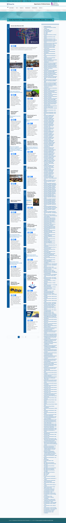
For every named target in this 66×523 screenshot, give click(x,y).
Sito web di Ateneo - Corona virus (49, 490)
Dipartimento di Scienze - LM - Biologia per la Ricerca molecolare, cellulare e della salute (50, 275)
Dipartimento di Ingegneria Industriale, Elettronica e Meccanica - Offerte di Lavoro (50, 207)
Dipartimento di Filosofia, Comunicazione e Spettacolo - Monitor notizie (50, 106)
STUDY (17, 7)
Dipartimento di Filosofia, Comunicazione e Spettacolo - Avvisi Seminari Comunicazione (50, 86)
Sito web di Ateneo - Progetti (48, 501)
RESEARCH (21, 7)
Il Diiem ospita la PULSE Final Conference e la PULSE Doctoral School (16, 88)
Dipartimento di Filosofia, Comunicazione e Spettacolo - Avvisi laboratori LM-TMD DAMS (50, 80)
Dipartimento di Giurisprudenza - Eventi (50, 112)
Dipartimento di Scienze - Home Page (49, 271)
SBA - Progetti (46, 474)
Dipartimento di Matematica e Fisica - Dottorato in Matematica (49, 241)
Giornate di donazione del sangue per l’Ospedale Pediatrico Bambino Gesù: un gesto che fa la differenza (32, 277)
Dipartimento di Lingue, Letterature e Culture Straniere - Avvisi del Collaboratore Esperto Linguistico (50, 215)
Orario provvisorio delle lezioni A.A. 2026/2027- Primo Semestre (32, 57)
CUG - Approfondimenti (47, 31)
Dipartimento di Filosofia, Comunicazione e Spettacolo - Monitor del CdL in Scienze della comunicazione (50, 103)
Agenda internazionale (47, 26)
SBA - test (45, 475)
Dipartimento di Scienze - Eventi (49, 270)
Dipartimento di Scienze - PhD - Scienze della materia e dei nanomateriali (50, 306)
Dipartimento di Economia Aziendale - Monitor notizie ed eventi (49, 58)
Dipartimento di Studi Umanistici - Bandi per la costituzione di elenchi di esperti (50, 420)
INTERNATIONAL (34, 7)
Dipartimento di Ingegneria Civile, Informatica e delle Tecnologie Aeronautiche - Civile (49, 125)
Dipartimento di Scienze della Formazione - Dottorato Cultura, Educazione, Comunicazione (50, 365)
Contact (18, 1)
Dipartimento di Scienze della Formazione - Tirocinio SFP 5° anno (50, 392)
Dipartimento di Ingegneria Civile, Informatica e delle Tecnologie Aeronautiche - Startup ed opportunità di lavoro (50, 178)
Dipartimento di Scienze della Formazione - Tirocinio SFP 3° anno (50, 388)
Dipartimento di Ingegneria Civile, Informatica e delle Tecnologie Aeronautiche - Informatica (49, 135)
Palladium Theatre (14, 1)
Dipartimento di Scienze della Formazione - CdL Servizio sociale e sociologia (50, 363)
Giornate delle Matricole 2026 (17, 26)
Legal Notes (41, 520)
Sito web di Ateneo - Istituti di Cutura (49, 493)
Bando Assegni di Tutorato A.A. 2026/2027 (14, 113)
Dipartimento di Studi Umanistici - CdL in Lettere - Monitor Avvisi (50, 422)
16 (25, 336)
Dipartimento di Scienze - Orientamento (50, 302)
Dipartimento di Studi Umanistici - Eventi (50, 429)
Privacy (38, 520)
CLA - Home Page (46, 29)
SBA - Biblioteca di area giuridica (49, 468)
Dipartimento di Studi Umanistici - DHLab (50, 428)
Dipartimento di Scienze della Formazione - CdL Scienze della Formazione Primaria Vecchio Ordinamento (50, 360)
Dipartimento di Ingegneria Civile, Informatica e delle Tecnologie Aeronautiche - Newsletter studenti (49, 141)
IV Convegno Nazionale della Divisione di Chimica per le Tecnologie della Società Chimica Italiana (16, 230)
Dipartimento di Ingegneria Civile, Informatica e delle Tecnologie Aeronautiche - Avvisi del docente (49, 119)
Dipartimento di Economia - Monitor (49, 46)
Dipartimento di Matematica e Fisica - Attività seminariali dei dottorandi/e (49, 227)
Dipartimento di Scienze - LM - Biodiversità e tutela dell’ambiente (50, 273)
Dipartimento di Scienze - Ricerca (49, 313)
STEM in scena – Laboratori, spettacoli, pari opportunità (32, 225)
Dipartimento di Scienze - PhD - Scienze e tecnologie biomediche (50, 310)
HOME (8, 8)
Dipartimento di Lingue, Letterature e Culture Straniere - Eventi (49, 223)
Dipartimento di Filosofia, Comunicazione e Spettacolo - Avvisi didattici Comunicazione (50, 68)
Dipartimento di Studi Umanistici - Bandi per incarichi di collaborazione (50, 415)
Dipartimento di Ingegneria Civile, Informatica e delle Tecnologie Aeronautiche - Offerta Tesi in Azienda (50, 155)
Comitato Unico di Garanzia (48, 30)
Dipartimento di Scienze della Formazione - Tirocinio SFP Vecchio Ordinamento (50, 394)
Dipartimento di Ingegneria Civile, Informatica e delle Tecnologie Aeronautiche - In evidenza (49, 132)
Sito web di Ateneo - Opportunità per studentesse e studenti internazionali (49, 500)
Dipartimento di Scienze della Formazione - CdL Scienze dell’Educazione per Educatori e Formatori (50, 350)
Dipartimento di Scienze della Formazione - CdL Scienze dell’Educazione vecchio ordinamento (50, 357)
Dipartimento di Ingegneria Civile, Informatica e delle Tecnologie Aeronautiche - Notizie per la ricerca (49, 152)
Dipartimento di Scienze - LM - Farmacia (50, 277)
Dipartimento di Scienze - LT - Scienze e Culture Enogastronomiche (50, 287)
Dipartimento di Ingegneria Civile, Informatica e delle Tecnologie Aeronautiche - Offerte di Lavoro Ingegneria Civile (49, 163)
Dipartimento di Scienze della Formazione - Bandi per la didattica (50, 326)
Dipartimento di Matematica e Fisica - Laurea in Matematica (49, 252)
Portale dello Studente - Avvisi (48, 460)
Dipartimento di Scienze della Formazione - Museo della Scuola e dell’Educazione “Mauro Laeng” (50, 377)
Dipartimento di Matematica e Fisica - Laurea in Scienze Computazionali (49, 254)
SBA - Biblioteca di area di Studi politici (50, 467)
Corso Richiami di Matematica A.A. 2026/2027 (14, 172)
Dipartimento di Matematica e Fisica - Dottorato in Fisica (49, 239)
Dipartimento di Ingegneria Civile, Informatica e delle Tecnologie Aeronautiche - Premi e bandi (49, 170)
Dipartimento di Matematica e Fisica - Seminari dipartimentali (49, 260)
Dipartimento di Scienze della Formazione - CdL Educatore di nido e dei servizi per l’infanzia (50, 331)
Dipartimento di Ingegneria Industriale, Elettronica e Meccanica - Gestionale (50, 200)
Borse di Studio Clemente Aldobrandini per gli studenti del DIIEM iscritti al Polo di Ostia (16, 257)
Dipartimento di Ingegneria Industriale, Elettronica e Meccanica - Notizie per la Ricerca (50, 204)
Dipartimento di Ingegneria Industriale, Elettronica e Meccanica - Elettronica (50, 192)
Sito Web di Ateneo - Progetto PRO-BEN (50, 502)
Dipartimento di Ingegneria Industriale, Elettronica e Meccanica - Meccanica (50, 202)
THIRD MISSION (27, 7)
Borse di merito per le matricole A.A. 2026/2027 (32, 116)
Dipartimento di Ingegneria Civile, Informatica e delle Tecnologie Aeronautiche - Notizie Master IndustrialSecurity (49, 145)
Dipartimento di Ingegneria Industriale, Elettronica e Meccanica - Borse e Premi (50, 190)
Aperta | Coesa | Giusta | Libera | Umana (16, 201)
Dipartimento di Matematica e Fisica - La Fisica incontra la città (50, 248)
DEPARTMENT (11, 7)
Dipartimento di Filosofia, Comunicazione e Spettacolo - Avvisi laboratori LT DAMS (50, 83)
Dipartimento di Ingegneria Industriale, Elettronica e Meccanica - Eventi (50, 194)
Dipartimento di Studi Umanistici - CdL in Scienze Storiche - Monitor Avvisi (50, 427)
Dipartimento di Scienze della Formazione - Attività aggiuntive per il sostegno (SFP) (50, 316)
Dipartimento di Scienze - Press (49, 312)
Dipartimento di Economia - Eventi (49, 44)
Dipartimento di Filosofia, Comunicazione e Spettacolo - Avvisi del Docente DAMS (50, 64)
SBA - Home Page (46, 473)
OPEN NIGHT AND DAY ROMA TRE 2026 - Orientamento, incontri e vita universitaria (32, 307)
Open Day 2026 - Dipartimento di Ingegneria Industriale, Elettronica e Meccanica (32, 143)
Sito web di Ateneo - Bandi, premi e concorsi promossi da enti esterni (49, 489)
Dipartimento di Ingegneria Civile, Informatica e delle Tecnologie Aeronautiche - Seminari (49, 173)
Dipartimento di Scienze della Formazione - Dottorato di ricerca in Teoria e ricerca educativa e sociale (50, 368)
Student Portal (9, 1)
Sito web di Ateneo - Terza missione (49, 509)
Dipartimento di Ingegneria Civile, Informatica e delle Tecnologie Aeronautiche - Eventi (49, 128)
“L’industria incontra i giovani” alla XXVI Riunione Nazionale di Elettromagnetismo (15, 57)
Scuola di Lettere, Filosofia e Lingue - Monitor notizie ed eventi (49, 487)
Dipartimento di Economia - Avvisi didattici (50, 43)
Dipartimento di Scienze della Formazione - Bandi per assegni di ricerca (50, 324)
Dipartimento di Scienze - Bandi (49, 267)
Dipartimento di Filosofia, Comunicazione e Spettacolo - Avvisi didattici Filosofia (50, 73)
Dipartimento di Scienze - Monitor (49, 293)
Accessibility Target (50, 520)
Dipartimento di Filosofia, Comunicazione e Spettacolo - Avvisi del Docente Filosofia (50, 66)
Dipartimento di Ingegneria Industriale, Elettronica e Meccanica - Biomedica (50, 188)
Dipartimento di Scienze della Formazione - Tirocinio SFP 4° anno (50, 390)
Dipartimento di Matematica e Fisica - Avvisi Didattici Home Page (49, 231)
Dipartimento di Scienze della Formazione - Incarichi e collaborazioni (50, 375)
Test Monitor (46, 512)
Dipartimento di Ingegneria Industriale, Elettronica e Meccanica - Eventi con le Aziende (50, 196)
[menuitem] (8, 8)
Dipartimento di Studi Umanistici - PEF (50, 445)
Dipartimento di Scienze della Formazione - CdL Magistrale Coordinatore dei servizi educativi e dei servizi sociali (50, 340)
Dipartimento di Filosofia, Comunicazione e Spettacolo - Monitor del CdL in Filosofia (50, 101)
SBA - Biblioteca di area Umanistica (49, 472)
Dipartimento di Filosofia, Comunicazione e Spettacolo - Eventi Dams (50, 93)
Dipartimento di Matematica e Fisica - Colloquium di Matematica (49, 235)
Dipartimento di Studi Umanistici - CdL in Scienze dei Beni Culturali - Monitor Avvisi (50, 425)
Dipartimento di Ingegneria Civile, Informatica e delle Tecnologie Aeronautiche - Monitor (49, 138)
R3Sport (45, 461)
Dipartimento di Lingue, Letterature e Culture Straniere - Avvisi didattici (49, 220)
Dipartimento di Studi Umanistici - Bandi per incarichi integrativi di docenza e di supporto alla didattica (50, 417)
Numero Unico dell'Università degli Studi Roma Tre (15, 283)
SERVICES (40, 7)
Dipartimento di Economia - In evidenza (50, 45)
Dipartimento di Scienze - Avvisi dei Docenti (50, 263)
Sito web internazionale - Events (49, 510)
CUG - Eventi (46, 32)
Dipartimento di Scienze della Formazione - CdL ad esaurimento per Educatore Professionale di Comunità (50, 328)
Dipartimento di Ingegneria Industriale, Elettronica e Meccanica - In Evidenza (50, 186)
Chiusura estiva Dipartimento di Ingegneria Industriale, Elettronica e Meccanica (32, 86)
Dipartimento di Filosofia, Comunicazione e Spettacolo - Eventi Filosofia (50, 95)
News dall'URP (46, 459)
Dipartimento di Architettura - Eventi (49, 38)
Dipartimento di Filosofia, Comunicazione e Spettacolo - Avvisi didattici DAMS (50, 71)
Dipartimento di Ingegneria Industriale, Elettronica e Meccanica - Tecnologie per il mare (50, 212)
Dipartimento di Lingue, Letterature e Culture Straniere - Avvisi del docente (49, 218)
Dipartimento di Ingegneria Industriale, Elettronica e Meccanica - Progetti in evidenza (50, 209)
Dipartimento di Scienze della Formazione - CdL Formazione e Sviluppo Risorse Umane (50, 335)
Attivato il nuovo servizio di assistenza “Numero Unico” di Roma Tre (32, 250)
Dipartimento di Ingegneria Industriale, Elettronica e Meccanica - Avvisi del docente (50, 181)
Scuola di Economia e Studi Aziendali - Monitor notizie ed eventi (49, 481)
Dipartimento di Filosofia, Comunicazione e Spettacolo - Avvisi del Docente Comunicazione (50, 60)
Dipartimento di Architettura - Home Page (50, 40)
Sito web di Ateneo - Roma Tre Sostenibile (50, 508)
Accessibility (45, 520)
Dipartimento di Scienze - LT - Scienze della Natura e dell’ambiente (50, 285)
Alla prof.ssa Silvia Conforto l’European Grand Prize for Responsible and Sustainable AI (31, 194)
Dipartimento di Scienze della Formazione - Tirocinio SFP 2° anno (50, 386)
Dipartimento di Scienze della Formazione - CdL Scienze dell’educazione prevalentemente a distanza (50, 353)
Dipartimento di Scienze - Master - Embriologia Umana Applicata (49, 292)
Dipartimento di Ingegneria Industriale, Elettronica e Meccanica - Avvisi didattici (50, 184)
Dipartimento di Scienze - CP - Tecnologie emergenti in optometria (50, 269)
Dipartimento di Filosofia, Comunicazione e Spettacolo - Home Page (50, 97)
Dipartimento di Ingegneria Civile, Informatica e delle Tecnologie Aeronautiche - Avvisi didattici (49, 122)
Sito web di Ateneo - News (48, 496)
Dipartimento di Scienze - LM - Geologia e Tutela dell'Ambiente (50, 279)
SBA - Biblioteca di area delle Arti (49, 462)
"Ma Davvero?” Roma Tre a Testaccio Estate (32, 167)
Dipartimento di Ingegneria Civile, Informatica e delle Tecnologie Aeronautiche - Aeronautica (49, 116)
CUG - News (46, 33)
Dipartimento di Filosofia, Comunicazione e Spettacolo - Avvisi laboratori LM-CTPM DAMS (50, 77)
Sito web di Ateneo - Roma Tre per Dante (50, 507)
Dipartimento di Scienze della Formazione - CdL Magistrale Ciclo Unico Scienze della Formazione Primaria (50, 337)
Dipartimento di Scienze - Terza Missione (50, 314)
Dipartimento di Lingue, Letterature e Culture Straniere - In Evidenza (49, 225)
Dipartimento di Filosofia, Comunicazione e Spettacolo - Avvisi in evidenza (50, 75)
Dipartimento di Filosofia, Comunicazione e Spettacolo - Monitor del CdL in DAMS (50, 99)
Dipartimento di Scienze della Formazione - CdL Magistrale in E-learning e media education (50, 343)
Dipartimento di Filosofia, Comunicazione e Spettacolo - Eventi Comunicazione (50, 91)
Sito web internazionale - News (48, 511)
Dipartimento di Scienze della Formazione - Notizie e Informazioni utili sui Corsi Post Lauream (50, 381)
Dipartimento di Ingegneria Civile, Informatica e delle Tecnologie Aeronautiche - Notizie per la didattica (50, 148)
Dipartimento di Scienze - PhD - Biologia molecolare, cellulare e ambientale (50, 304)
